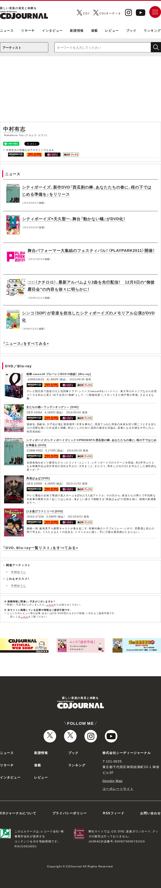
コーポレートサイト (118, 788)
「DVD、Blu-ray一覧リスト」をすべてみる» (40, 547)
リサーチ (28, 30)
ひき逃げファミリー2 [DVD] (44, 511)
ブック (131, 30)
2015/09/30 (77, 379)
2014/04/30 (74, 450)
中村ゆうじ (18, 572)
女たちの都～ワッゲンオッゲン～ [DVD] (52, 407)
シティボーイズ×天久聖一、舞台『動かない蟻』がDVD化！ (73, 218)
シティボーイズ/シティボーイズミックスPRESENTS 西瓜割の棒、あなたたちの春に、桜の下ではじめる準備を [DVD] (91, 442)
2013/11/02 (73, 483)
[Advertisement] (80, 91)
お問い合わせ (150, 813)
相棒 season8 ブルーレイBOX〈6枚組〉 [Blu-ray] (58, 374)
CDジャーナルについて (18, 813)
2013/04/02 (75, 516)
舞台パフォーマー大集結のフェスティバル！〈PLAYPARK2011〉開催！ (91, 250)
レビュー (112, 30)
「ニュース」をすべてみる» (26, 343)
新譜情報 (77, 30)
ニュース (7, 30)
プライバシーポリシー (69, 813)
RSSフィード (113, 813)
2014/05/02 (73, 412)
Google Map (112, 780)
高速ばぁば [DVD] (38, 478)
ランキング (152, 30)
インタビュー (52, 30)
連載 (94, 30)
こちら (50, 604)
